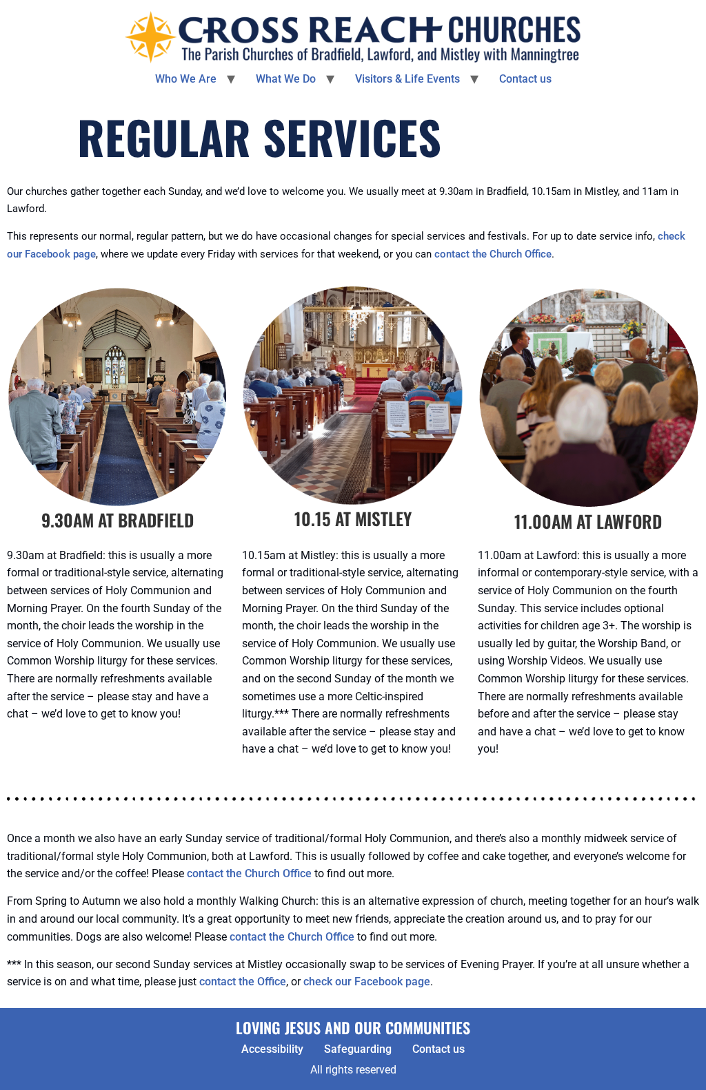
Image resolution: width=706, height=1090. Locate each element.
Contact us (525, 78)
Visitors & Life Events (407, 78)
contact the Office (242, 981)
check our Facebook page (366, 981)
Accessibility (272, 1049)
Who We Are (185, 78)
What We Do (286, 78)
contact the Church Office (493, 254)
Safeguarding (358, 1049)
